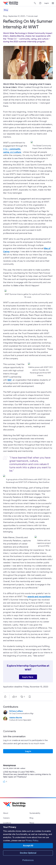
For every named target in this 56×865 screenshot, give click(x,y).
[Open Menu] (53, 3)
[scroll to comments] (22, 696)
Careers (6, 818)
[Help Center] (40, 3)
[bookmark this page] (30, 697)
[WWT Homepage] (10, 3)
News (32, 823)
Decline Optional (28, 853)
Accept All (28, 845)
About (5, 813)
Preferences (28, 860)
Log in (46, 3)
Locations (7, 823)
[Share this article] (4, 696)
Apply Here (28, 677)
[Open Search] (35, 3)
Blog (6, 10)
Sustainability (35, 813)
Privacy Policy (32, 840)
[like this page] (14, 696)
